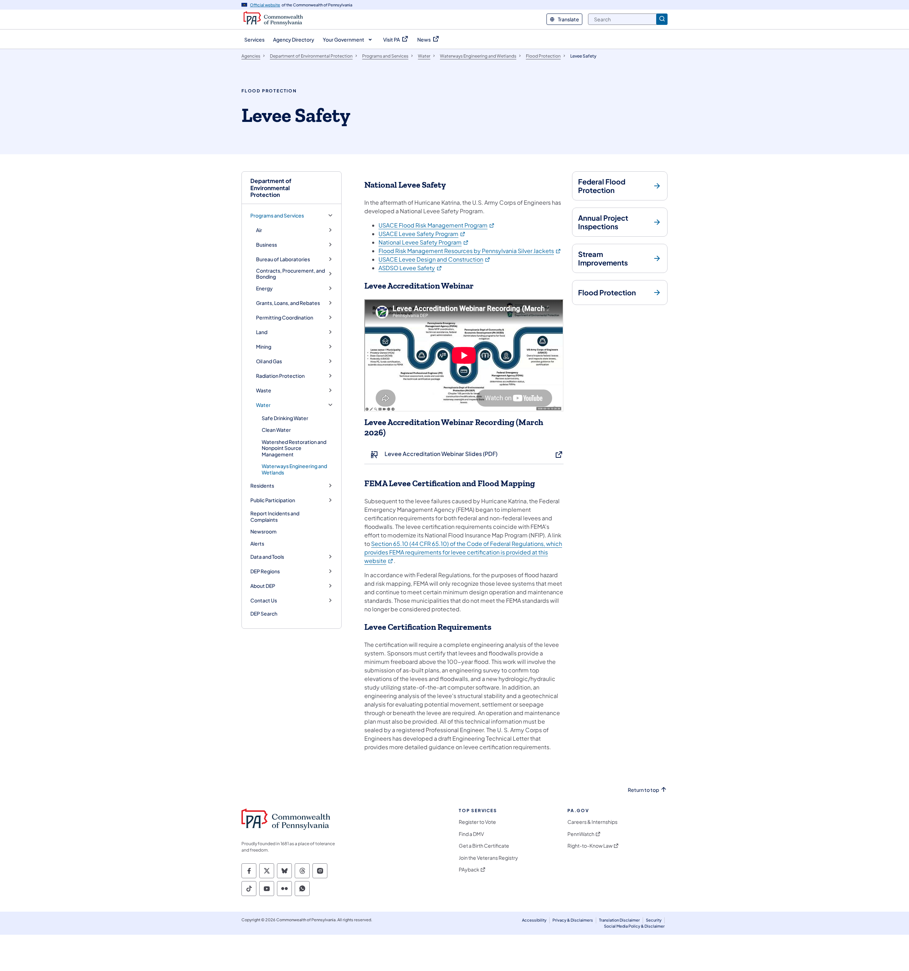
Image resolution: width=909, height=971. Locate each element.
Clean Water (276, 430)
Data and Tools (267, 557)
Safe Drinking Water (285, 418)
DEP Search (263, 613)
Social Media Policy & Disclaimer (634, 926)
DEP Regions (265, 571)
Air (259, 230)
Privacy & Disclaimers (573, 920)
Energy (264, 288)
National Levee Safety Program (424, 242)
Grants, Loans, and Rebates (288, 303)
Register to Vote (477, 822)
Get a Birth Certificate (484, 846)
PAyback (469, 870)
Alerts (257, 543)
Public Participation (272, 500)
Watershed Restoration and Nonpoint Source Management (294, 448)
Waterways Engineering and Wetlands (294, 469)
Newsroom (263, 531)
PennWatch (580, 834)
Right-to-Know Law (590, 846)
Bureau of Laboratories (283, 259)
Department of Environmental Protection (271, 187)
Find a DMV (471, 834)
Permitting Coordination (284, 318)
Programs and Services (277, 216)
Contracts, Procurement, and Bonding (290, 274)
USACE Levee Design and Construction (435, 259)
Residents (262, 486)
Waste (263, 390)
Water (263, 405)
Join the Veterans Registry (488, 858)
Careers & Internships (592, 822)
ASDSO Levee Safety (410, 268)
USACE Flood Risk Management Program (437, 225)
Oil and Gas (269, 361)
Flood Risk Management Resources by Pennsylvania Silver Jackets (470, 250)
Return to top (643, 790)
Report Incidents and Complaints (274, 516)
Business (266, 245)
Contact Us (263, 600)
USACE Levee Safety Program (422, 233)
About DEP (262, 586)
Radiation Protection (280, 376)
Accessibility (534, 920)
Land (261, 332)
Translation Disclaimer (619, 920)
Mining (263, 347)
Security (654, 920)
